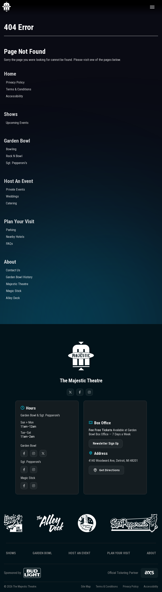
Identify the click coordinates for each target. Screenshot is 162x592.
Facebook (24, 453)
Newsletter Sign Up (106, 443)
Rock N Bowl (14, 156)
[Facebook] (79, 392)
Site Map (86, 586)
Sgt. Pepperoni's (16, 163)
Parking (11, 230)
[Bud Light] (32, 573)
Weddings (12, 196)
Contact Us (13, 270)
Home (10, 74)
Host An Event (18, 181)
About (10, 262)
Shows (11, 114)
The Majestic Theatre (11, 7)
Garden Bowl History (19, 277)
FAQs (9, 244)
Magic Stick (13, 291)
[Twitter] (70, 392)
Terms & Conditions (18, 89)
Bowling (11, 149)
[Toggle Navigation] (152, 7)
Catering (11, 203)
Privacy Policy (15, 82)
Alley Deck (13, 298)
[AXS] (149, 573)
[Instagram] (89, 392)
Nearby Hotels (15, 237)
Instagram (33, 453)
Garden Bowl (17, 141)
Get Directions (109, 470)
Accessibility (14, 96)
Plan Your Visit (19, 221)
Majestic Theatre (17, 284)
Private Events (15, 189)
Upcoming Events (17, 123)
